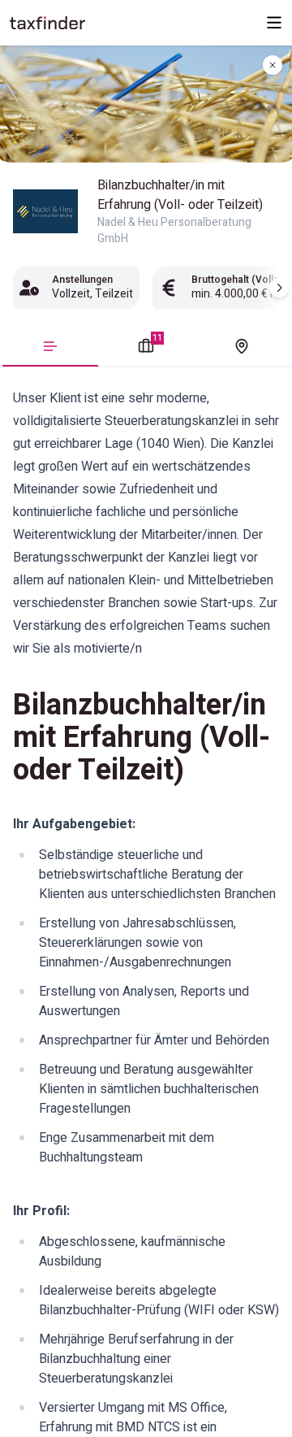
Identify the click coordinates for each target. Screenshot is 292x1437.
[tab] (50, 351)
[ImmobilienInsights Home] (47, 23)
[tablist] (146, 347)
